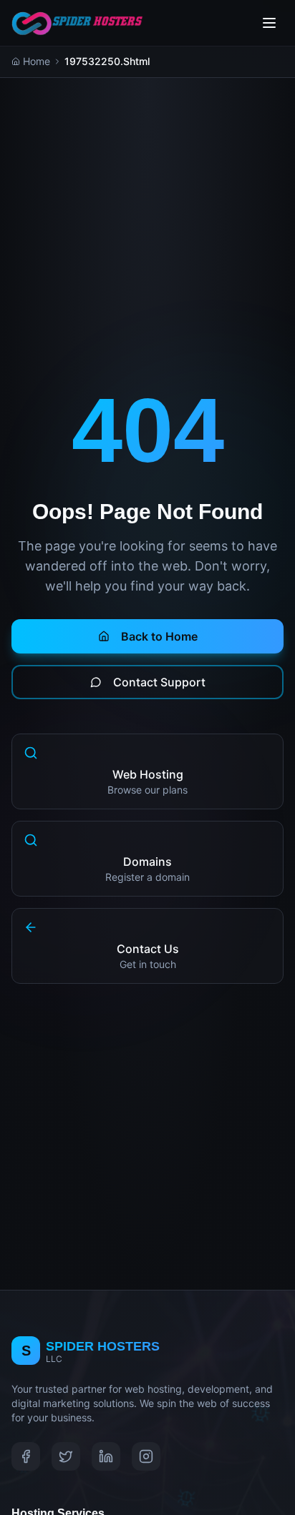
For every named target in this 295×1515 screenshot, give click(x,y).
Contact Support (159, 682)
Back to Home (159, 636)
